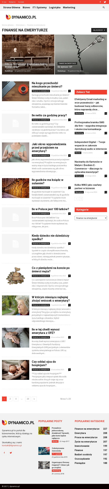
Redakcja (9, 71)
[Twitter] (105, 2)
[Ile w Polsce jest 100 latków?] (15, 217)
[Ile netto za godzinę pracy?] (15, 123)
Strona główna (11, 7)
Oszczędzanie (82, 458)
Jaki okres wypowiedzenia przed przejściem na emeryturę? (49, 147)
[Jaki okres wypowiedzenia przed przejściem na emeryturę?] (15, 152)
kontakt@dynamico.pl (12, 445)
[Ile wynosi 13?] (81, 63)
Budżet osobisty (83, 454)
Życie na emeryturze (86, 441)
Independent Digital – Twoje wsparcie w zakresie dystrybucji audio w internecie (91, 145)
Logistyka (54, 7)
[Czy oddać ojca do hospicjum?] (15, 370)
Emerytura (80, 433)
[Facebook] (100, 2)
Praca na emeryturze (86, 437)
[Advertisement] (73, 17)
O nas (4, 2)
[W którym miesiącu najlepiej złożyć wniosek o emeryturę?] (15, 305)
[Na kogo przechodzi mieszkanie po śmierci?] (15, 91)
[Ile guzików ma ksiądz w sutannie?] (15, 188)
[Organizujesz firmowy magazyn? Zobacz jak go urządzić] (44, 465)
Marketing (69, 7)
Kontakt (21, 2)
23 (28, 399)
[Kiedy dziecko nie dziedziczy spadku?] (15, 244)
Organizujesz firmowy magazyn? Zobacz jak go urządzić (60, 465)
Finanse (79, 450)
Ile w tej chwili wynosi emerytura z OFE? (45, 331)
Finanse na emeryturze (14, 60)
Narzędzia (79, 176)
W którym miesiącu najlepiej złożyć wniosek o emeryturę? (51, 298)
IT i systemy (40, 7)
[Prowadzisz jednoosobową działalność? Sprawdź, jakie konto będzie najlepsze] (44, 431)
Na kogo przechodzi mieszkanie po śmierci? (47, 84)
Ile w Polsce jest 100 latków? (50, 209)
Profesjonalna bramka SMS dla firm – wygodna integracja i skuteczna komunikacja (91, 126)
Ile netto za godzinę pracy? (49, 115)
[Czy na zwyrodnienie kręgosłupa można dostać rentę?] (28, 55)
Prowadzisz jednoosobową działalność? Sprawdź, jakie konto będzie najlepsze (60, 433)
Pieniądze (80, 463)
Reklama (12, 2)
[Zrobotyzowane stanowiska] (44, 451)
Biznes (26, 7)
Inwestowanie (82, 446)
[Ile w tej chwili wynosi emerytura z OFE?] (15, 338)
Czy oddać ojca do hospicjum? (44, 363)
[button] (103, 7)
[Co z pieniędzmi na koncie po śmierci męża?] (15, 276)
